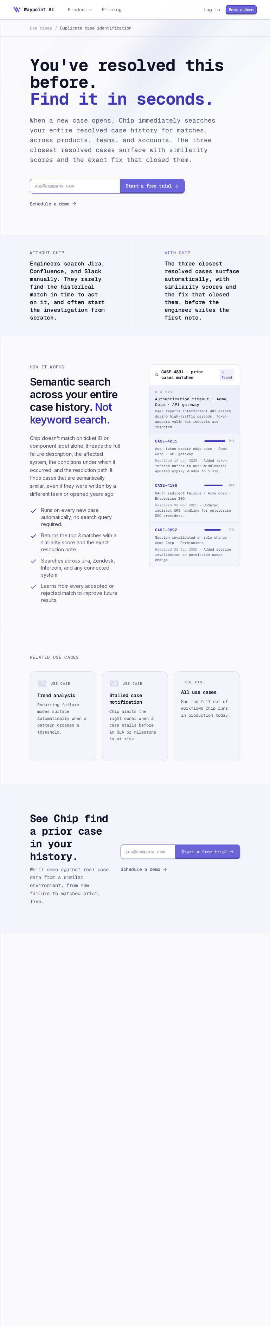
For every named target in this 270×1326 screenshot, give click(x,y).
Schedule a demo (50, 204)
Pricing (111, 10)
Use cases (41, 28)
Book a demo (241, 10)
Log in (212, 10)
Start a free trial (149, 186)
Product (77, 10)
